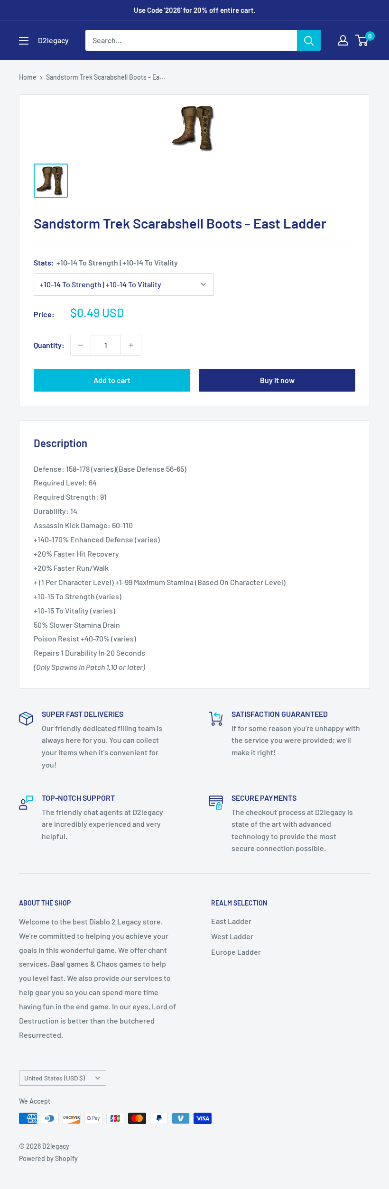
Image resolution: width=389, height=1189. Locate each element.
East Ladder (231, 920)
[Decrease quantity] (81, 345)
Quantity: (49, 344)
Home (28, 77)
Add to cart (111, 379)
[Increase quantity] (131, 345)
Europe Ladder (236, 951)
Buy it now (277, 379)
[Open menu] (23, 41)
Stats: (106, 262)
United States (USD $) (54, 1078)
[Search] (309, 40)
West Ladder (232, 936)
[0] (362, 40)
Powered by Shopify (48, 1158)
